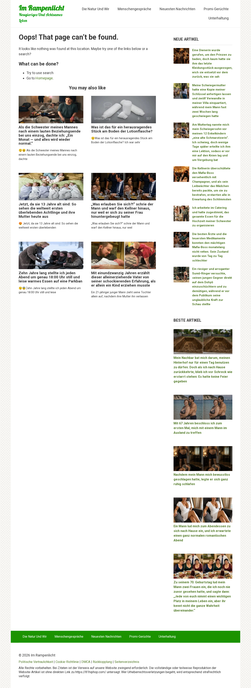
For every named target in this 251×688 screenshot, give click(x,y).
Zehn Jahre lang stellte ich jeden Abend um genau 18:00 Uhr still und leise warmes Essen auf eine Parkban (50, 277)
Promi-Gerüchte (216, 9)
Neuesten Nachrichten (177, 9)
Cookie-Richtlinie (67, 662)
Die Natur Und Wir (95, 9)
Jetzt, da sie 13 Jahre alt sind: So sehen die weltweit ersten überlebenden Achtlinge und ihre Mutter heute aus (47, 210)
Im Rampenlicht (41, 7)
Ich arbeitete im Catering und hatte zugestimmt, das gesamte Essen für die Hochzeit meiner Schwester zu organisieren (211, 216)
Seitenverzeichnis (127, 662)
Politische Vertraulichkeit (36, 662)
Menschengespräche (134, 9)
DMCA (85, 662)
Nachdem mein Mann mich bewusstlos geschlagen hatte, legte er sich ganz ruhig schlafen (202, 479)
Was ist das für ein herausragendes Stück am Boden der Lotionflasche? (121, 129)
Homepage (44, 78)
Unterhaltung (218, 18)
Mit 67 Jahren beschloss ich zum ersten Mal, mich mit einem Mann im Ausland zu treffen (200, 428)
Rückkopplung (102, 662)
